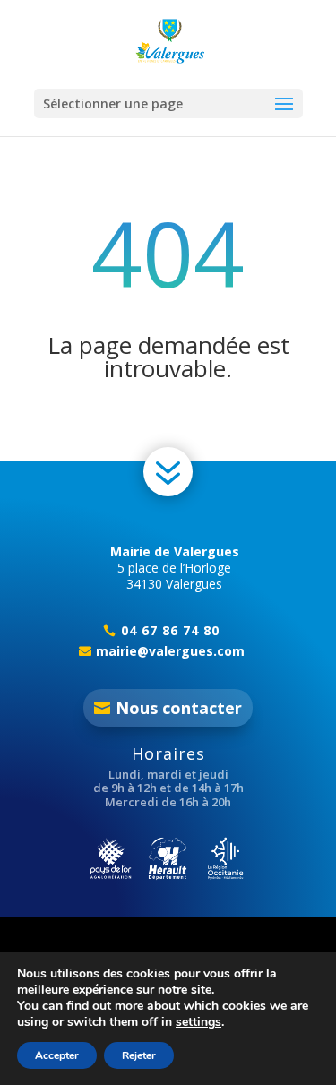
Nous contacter (179, 708)
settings (198, 1022)
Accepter (57, 1055)
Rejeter (139, 1055)
